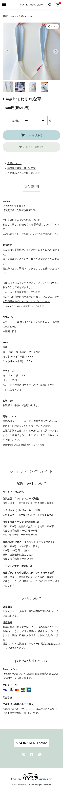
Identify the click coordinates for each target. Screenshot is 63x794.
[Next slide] (55, 51)
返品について (14, 163)
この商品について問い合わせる (23, 173)
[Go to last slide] (7, 51)
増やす (43, 120)
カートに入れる (34, 135)
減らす (26, 120)
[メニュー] (4, 4)
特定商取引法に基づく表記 (21, 168)
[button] (8, 87)
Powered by (16, 779)
